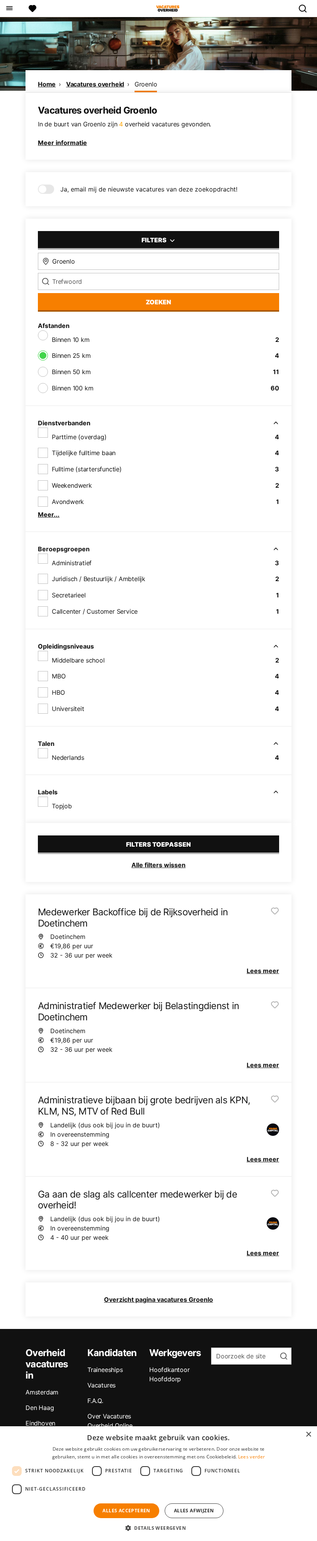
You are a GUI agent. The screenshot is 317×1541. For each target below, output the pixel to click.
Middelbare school (78, 660)
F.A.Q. (95, 1401)
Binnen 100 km (72, 388)
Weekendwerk (72, 485)
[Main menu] (9, 8)
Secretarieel (69, 595)
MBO (58, 676)
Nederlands (68, 757)
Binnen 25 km (71, 355)
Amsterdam (42, 1392)
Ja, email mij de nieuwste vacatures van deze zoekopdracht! (148, 189)
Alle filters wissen (158, 865)
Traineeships (105, 1370)
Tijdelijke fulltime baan (84, 453)
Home (47, 84)
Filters (154, 240)
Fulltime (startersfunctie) (87, 469)
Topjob (62, 806)
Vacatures (101, 1385)
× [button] (308, 1434)
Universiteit (68, 709)
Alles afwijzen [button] (194, 1510)
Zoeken (158, 302)
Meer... (49, 514)
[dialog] (158, 1483)
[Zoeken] (305, 8)
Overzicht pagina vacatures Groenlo (158, 1299)
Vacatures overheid (95, 84)
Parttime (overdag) (79, 437)
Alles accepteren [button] (126, 1510)
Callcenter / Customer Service (95, 611)
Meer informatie (62, 143)
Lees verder (251, 1456)
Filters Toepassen (158, 844)
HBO (58, 692)
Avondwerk (68, 502)
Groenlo (146, 84)
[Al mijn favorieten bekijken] (32, 8)
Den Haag (40, 1408)
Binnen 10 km (71, 339)
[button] (158, 1528)
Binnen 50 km (71, 372)
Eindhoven (40, 1423)
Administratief (72, 563)
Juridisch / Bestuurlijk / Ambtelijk (98, 579)
